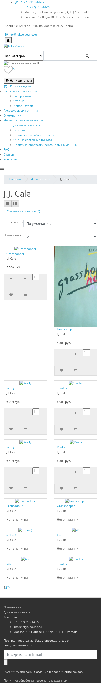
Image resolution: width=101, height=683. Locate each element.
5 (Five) (11, 535)
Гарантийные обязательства (34, 135)
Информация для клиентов (23, 120)
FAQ (6, 150)
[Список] (8, 203)
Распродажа (22, 96)
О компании (12, 115)
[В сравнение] (25, 295)
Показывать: (13, 235)
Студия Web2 (23, 672)
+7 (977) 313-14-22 (37, 7)
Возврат (19, 130)
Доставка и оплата (26, 125)
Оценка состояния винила (32, 140)
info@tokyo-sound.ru (27, 627)
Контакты (10, 159)
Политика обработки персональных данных (45, 145)
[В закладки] (11, 295)
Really (10, 388)
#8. (59, 535)
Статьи (9, 154)
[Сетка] (15, 203)
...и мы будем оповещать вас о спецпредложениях (36, 642)
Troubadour (14, 506)
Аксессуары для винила (21, 111)
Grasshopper (15, 254)
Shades (62, 388)
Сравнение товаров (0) (23, 211)
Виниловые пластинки (20, 91)
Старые (18, 101)
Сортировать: (13, 222)
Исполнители (23, 106)
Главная (15, 179)
